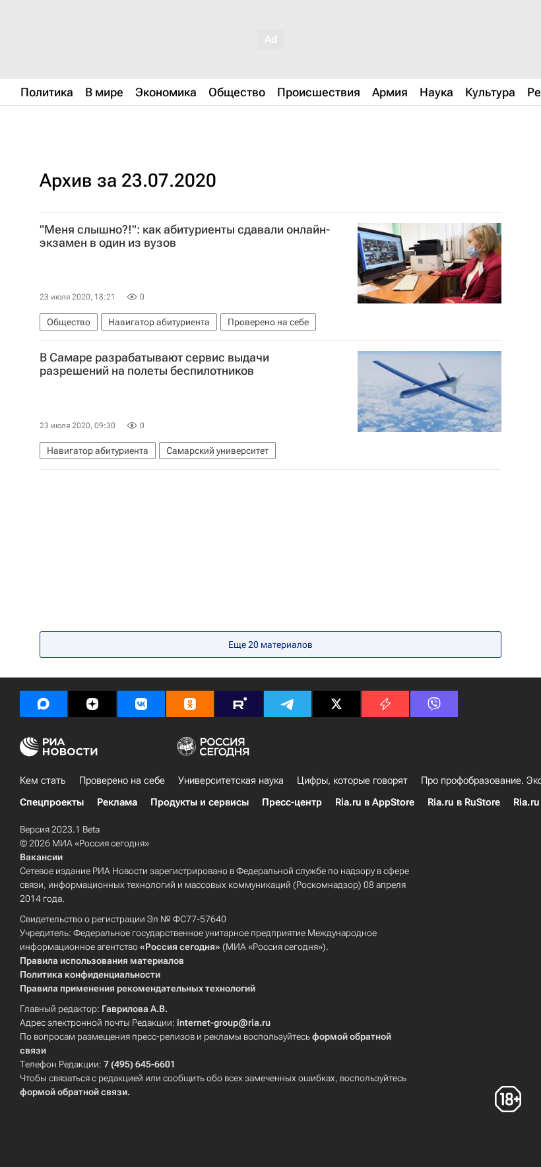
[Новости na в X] (336, 704)
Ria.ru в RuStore (464, 802)
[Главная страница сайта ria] (86, 124)
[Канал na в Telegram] (287, 704)
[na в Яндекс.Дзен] (92, 704)
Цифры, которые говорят (352, 780)
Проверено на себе (122, 780)
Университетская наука (231, 780)
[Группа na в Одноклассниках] (190, 704)
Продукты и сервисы (199, 802)
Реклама (117, 802)
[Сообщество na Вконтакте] (141, 704)
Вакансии (41, 857)
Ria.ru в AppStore (374, 802)
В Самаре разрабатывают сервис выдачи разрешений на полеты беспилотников (154, 364)
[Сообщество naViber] (434, 704)
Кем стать (43, 780)
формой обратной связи (73, 1092)
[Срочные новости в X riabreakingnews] (385, 704)
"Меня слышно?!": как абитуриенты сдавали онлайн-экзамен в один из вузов (185, 236)
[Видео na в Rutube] (239, 704)
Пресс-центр (292, 802)
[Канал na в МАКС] (43, 704)
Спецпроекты (52, 802)
